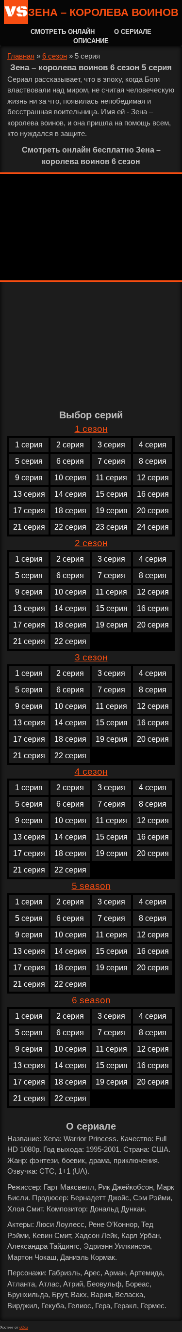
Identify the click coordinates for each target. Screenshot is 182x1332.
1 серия (29, 445)
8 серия (152, 461)
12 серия (153, 478)
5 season (91, 886)
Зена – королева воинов (103, 12)
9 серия (29, 478)
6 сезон (54, 56)
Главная (20, 56)
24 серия (153, 527)
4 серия (152, 445)
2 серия (70, 445)
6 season (91, 1000)
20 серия (153, 510)
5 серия (29, 461)
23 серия (112, 527)
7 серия (111, 461)
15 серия (112, 494)
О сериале (132, 31)
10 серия (70, 478)
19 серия (112, 510)
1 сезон (91, 429)
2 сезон (91, 543)
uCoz (23, 1327)
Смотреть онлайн (63, 31)
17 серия (29, 510)
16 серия (153, 494)
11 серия (111, 478)
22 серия (70, 527)
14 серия (70, 494)
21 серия (29, 527)
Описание (91, 41)
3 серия (111, 445)
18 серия (70, 510)
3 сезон (91, 657)
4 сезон (91, 771)
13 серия (29, 494)
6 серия (70, 461)
